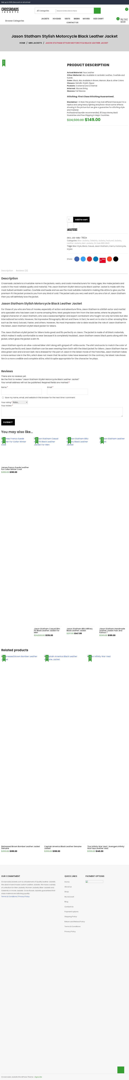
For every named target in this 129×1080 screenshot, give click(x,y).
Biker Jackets (83, 240)
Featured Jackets (113, 240)
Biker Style (77, 246)
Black (84, 246)
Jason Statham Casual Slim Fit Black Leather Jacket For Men (47, 630)
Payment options (71, 911)
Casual (91, 246)
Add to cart (81, 219)
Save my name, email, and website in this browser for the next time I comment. (40, 397)
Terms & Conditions (9, 896)
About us (68, 887)
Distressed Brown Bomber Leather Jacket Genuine (20, 847)
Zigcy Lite (38, 1077)
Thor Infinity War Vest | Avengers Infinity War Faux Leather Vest (105, 847)
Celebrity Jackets (97, 240)
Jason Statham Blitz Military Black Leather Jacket (79, 629)
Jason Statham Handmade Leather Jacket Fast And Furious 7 (112, 630)
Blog (66, 901)
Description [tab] (7, 270)
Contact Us (68, 906)
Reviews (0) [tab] (22, 270)
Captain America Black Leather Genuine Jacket (63, 847)
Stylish (70, 249)
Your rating (6, 402)
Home (67, 882)
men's (112, 246)
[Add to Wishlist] (70, 225)
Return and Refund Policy (74, 921)
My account (69, 897)
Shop (66, 891)
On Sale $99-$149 (101, 243)
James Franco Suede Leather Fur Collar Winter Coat (15, 468)
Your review (7, 405)
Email (50, 387)
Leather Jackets (74, 243)
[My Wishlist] (124, 10)
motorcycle (120, 246)
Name (4, 387)
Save (103, 259)
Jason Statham (101, 246)
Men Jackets (87, 243)
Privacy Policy (23, 896)
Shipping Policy (70, 916)
